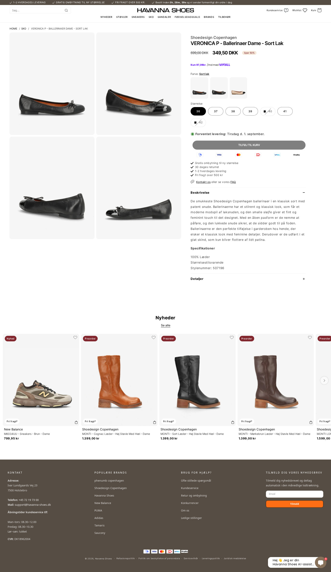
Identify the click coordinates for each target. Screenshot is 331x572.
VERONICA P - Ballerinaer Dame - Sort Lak (59, 28)
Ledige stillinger (191, 518)
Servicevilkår (191, 558)
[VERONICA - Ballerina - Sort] (219, 97)
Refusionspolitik (125, 558)
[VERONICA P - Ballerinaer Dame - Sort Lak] (199, 97)
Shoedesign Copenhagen (100, 429)
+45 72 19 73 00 (29, 500)
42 (202, 123)
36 (198, 111)
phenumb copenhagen (109, 480)
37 (216, 111)
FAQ (233, 182)
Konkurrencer (190, 503)
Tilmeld (294, 504)
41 (285, 111)
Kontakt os (203, 182)
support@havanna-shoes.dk (33, 504)
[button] (316, 10)
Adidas (98, 518)
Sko (23, 28)
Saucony (99, 533)
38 (233, 111)
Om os (185, 510)
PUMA (98, 510)
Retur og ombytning (194, 495)
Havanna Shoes (104, 495)
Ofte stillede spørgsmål (196, 480)
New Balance (13, 429)
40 (271, 112)
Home (13, 28)
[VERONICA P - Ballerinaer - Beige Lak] (238, 97)
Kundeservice (189, 488)
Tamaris (99, 525)
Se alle (165, 325)
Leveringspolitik (211, 558)
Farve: (200, 73)
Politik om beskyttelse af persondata (159, 558)
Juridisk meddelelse (235, 558)
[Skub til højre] (324, 380)
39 (250, 111)
